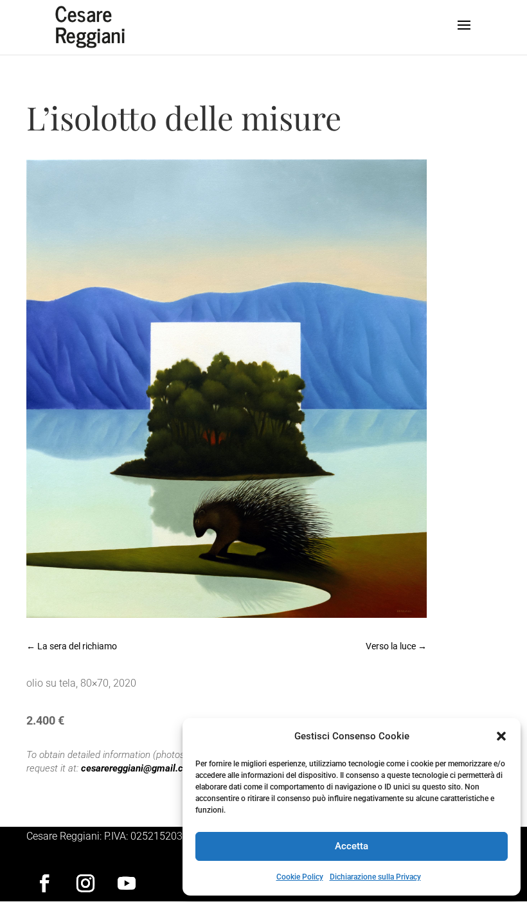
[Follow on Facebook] (44, 883)
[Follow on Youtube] (127, 883)
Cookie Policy (299, 876)
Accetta (351, 846)
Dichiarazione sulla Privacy (375, 876)
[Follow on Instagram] (85, 883)
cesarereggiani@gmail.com (139, 768)
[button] (501, 736)
